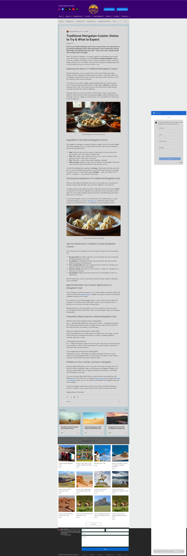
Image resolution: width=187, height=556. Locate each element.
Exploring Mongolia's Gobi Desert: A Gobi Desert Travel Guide (93, 427)
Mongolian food (91, 21)
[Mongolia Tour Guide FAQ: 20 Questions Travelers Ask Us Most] (117, 418)
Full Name (161, 128)
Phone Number (163, 141)
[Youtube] (73, 9)
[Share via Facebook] (67, 397)
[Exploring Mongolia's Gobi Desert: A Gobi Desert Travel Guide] (93, 418)
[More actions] (120, 31)
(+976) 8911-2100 (67, 534)
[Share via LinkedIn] (74, 397)
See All (126, 409)
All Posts (61, 21)
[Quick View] (67, 453)
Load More (93, 524)
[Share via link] (78, 397)
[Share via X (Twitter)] (70, 397)
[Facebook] (62, 9)
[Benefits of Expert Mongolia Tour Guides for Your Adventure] (69, 418)
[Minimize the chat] (183, 113)
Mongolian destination (104, 21)
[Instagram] (59, 9)
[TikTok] (77, 9)
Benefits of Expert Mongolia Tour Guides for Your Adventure (69, 427)
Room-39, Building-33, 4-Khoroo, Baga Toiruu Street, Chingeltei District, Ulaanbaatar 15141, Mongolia (70, 532)
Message (161, 147)
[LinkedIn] (69, 9)
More (114, 21)
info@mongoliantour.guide (66, 6)
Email (161, 134)
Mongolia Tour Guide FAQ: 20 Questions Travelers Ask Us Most (116, 427)
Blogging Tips (69, 21)
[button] (77, 16)
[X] (66, 9)
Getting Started (80, 21)
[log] (168, 332)
